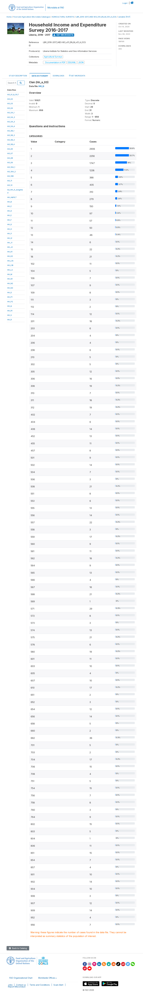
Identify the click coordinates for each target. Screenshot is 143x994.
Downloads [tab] (58, 76)
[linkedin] (99, 964)
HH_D (9, 211)
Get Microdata (64, 35)
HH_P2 (10, 301)
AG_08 (10, 158)
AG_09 (10, 162)
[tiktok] (118, 964)
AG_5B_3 (11, 140)
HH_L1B (10, 265)
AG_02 (10, 99)
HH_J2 (10, 247)
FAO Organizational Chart (20, 978)
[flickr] (89, 964)
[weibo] (85, 968)
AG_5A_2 (11, 117)
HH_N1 (10, 279)
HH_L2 (10, 270)
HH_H (9, 229)
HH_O (9, 292)
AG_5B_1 (10, 131)
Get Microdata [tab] (78, 76)
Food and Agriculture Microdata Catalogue (31, 17)
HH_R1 (9, 311)
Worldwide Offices (46, 978)
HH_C (9, 206)
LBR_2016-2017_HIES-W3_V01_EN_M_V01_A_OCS (96, 17)
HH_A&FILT (12, 197)
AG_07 (10, 153)
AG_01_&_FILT (13, 94)
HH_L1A (10, 261)
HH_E (9, 215)
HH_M (9, 274)
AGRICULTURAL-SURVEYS (63, 17)
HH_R (9, 319)
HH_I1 (9, 233)
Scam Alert (58, 985)
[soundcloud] (113, 964)
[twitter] (128, 964)
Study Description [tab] (18, 76)
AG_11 (9, 181)
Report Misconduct (16, 986)
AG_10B (10, 176)
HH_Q (9, 306)
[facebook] (85, 964)
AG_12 (9, 185)
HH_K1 (9, 252)
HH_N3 (10, 288)
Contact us (21, 985)
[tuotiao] (123, 964)
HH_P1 (9, 297)
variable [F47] (124, 17)
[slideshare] (109, 964)
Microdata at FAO (55, 7)
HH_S (9, 315)
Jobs (10, 985)
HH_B (9, 202)
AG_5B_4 (11, 144)
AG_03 (10, 103)
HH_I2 (9, 238)
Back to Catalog (19, 948)
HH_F (9, 220)
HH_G (9, 224)
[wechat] (133, 964)
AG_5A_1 (10, 112)
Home (9, 17)
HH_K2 (10, 256)
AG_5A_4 (11, 126)
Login (124, 3)
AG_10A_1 (11, 167)
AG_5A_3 (11, 122)
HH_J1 (9, 242)
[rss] (104, 964)
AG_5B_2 (11, 135)
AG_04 (10, 108)
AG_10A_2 (11, 171)
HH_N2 (10, 283)
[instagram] (94, 964)
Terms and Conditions (40, 985)
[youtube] (89, 968)
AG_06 (10, 149)
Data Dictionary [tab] (40, 76)
